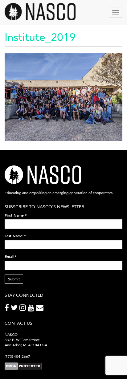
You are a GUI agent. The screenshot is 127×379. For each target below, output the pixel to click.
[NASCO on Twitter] (15, 309)
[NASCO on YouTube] (32, 309)
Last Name (15, 235)
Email (11, 256)
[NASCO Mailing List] (40, 309)
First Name (16, 215)
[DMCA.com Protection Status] (23, 365)
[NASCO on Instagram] (23, 309)
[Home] (40, 11)
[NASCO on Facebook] (8, 309)
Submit (14, 279)
